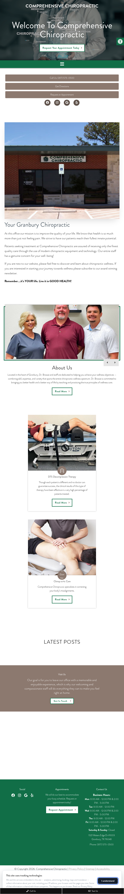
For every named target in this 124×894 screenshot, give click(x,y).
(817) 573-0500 (105, 844)
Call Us (32, 890)
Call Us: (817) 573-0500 (62, 78)
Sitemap (90, 869)
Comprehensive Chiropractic (62, 6)
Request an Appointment (62, 94)
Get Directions (62, 86)
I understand (107, 881)
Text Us (94, 890)
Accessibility (103, 869)
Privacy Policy (76, 869)
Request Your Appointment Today (60, 48)
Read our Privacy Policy (82, 886)
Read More (61, 391)
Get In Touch (60, 701)
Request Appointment (61, 810)
